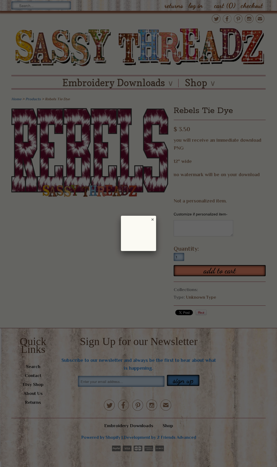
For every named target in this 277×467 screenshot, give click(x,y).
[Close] (152, 219)
